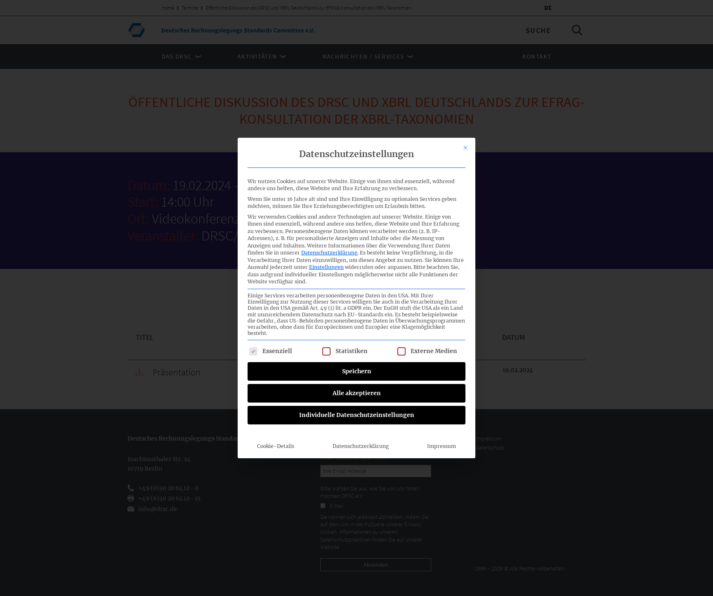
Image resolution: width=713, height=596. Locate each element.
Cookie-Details (275, 446)
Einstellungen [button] (326, 267)
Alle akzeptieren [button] (357, 393)
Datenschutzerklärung (329, 253)
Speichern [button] (356, 371)
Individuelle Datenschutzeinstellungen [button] (356, 415)
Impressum (441, 446)
